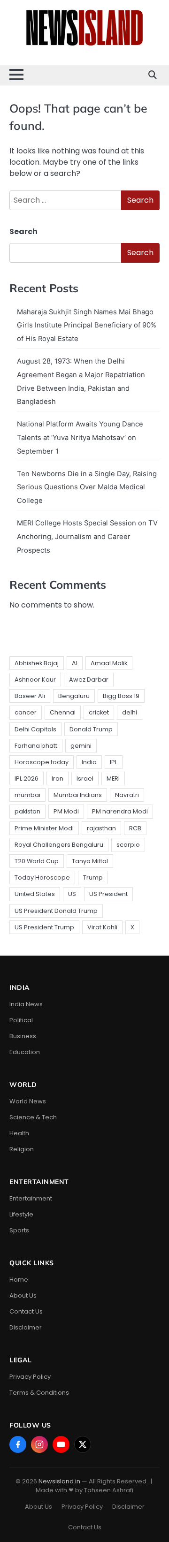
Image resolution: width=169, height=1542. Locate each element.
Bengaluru (74, 696)
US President (108, 894)
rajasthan (101, 828)
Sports (19, 1230)
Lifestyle (21, 1214)
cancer (26, 712)
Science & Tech (33, 1117)
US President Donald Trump (56, 911)
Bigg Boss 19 (121, 696)
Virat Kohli (102, 927)
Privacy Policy (30, 1376)
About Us (23, 1295)
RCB (135, 828)
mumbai (27, 795)
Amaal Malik (109, 663)
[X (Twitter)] (82, 1444)
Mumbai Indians (78, 795)
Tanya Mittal (90, 861)
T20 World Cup (37, 861)
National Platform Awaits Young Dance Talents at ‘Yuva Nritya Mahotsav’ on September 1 (80, 438)
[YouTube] (61, 1444)
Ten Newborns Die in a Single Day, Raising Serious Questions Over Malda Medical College (87, 487)
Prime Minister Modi (44, 828)
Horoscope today (42, 762)
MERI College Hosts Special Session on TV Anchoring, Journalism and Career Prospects (87, 537)
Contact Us (26, 1311)
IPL (113, 762)
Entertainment (30, 1198)
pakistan (27, 811)
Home (18, 1279)
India (89, 762)
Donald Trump (91, 729)
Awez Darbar (88, 680)
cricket (99, 712)
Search (23, 231)
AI (74, 663)
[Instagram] (39, 1444)
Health (19, 1133)
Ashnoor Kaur (35, 680)
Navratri (127, 795)
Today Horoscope (42, 877)
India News (26, 1004)
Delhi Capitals (35, 729)
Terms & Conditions (39, 1392)
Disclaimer (25, 1327)
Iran (57, 778)
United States (35, 894)
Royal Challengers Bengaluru (59, 845)
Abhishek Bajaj (37, 663)
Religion (21, 1149)
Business (22, 1036)
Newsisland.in (59, 1481)
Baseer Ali (30, 696)
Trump (93, 877)
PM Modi (66, 811)
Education (24, 1052)
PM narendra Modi (120, 811)
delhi (129, 712)
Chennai (63, 712)
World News (27, 1101)
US (72, 894)
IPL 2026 (26, 778)
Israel (85, 778)
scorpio (128, 845)
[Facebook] (17, 1444)
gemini (81, 746)
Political (21, 1020)
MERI (113, 778)
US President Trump (44, 927)
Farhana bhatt (36, 746)
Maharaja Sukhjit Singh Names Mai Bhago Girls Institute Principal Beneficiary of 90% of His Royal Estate (86, 325)
